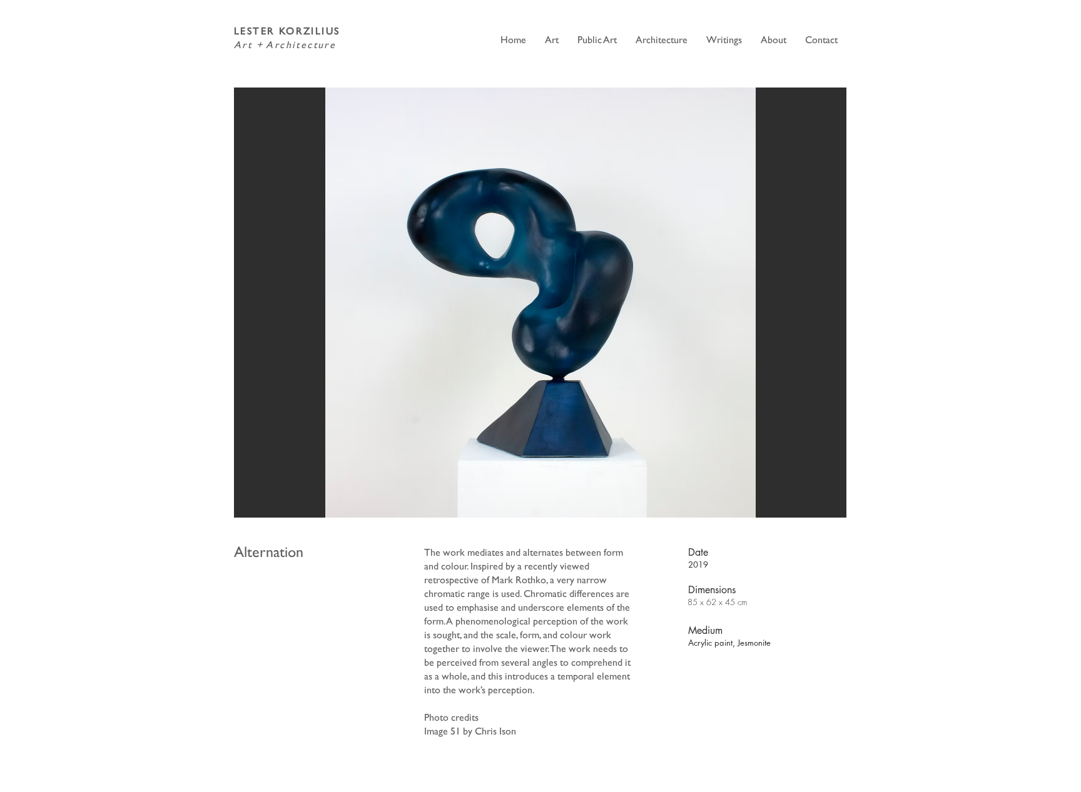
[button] (540, 303)
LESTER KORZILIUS (287, 31)
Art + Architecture (285, 45)
